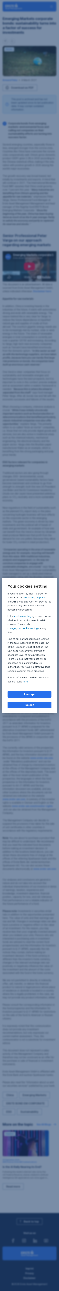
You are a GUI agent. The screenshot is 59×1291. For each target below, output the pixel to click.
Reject (29, 705)
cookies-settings (23, 616)
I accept (29, 694)
